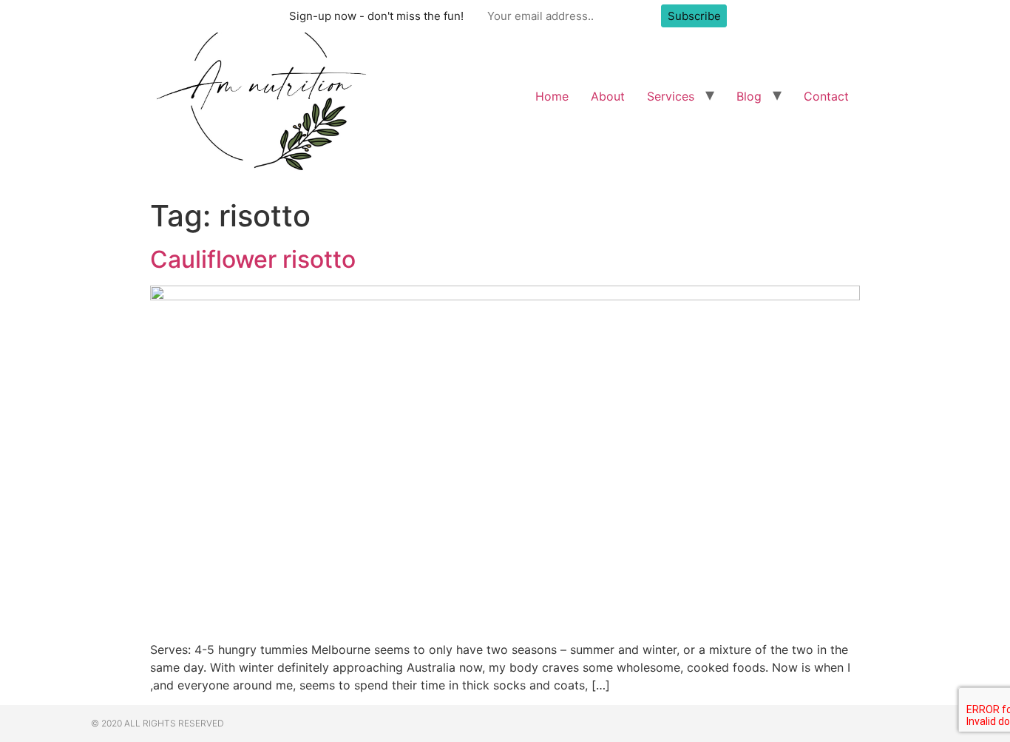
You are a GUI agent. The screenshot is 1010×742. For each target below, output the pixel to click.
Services (670, 96)
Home (552, 96)
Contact (826, 96)
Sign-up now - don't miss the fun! (376, 16)
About (608, 96)
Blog (749, 96)
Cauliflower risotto (253, 259)
